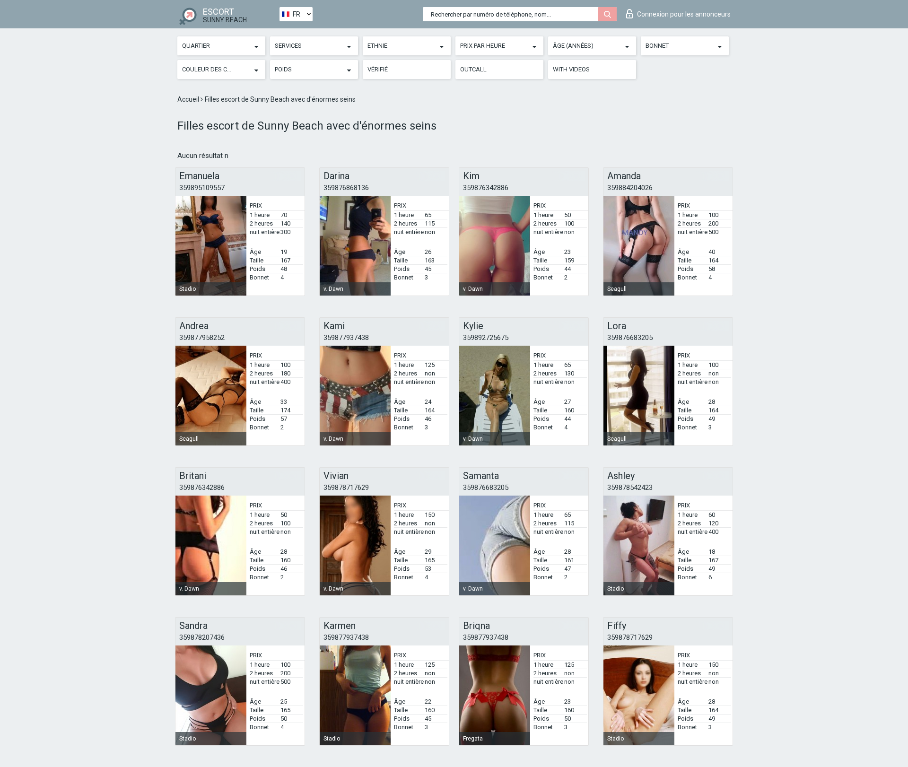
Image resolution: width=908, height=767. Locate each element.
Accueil (189, 99)
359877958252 (202, 337)
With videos (571, 69)
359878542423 (630, 487)
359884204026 (630, 187)
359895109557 (202, 187)
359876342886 (485, 187)
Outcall (473, 69)
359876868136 (346, 187)
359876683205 (630, 337)
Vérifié (377, 69)
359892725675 (485, 337)
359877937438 (346, 337)
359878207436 (202, 637)
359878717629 (346, 487)
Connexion (684, 14)
